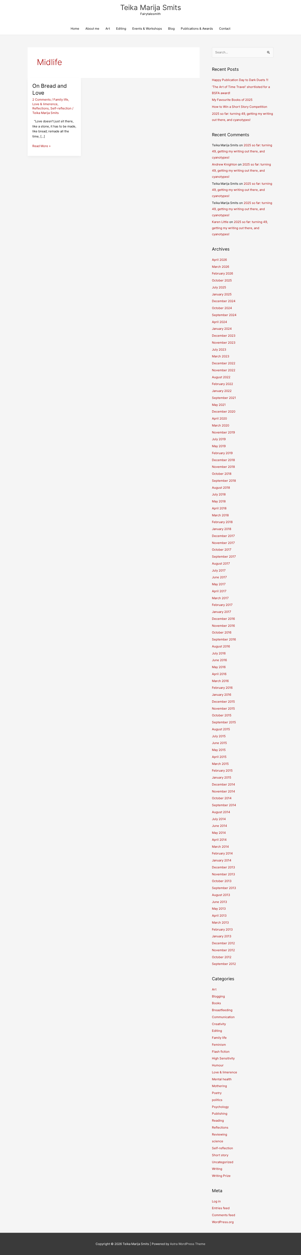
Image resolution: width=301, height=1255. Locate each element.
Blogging (218, 996)
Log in (216, 1201)
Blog (171, 28)
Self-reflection (60, 108)
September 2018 (224, 481)
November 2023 (223, 342)
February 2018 (222, 522)
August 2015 (221, 729)
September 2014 (224, 805)
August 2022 (221, 377)
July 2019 (219, 439)
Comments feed (223, 1215)
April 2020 (219, 418)
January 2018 (221, 529)
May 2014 (219, 833)
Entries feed (221, 1208)
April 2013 (219, 915)
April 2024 (219, 322)
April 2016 (219, 674)
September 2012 (224, 964)
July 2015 (219, 736)
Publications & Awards (197, 28)
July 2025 (219, 287)
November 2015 (223, 708)
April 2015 (219, 757)
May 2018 (219, 501)
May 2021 (219, 405)
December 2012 (223, 943)
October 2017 (221, 550)
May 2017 (219, 584)
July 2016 (219, 653)
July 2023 (219, 349)
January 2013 (221, 936)
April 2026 (219, 260)
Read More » (41, 146)
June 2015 (219, 743)
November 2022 (223, 370)
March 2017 (220, 598)
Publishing (219, 1113)
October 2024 (222, 308)
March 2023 (220, 356)
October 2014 (222, 798)
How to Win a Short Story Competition (239, 107)
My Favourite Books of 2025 (232, 100)
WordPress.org (223, 1222)
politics (217, 1100)
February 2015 (222, 770)
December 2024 (223, 301)
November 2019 (223, 432)
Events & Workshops (147, 28)
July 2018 (219, 494)
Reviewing (219, 1134)
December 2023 (223, 336)
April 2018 (219, 508)
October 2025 (222, 280)
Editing (121, 28)
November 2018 (223, 467)
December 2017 (223, 536)
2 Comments (41, 99)
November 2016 (223, 626)
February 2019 (222, 453)
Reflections (40, 108)
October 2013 (222, 881)
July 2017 (219, 570)
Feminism (219, 1045)
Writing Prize (221, 1176)
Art (107, 28)
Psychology (220, 1107)
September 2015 (224, 722)
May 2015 (219, 750)
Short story (220, 1155)
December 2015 (223, 701)
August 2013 (221, 895)
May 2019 (219, 446)
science (217, 1141)
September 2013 (224, 888)
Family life (60, 99)
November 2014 (223, 791)
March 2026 (220, 267)
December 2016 (223, 619)
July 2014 (219, 819)
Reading (218, 1120)
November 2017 (223, 543)
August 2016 (221, 646)
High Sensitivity (223, 1058)
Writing (217, 1169)
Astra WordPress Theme (187, 1244)
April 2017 (219, 591)
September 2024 (224, 315)
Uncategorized (222, 1162)
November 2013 (223, 874)
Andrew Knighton (224, 164)
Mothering (219, 1086)
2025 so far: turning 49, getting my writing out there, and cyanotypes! (242, 151)
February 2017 (222, 605)
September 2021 (224, 398)
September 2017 (224, 556)
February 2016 (222, 688)
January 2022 (222, 391)
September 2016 (224, 639)
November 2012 (223, 950)
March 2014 (220, 847)
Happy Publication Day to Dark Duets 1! (240, 80)
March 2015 (220, 764)
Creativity (219, 1024)
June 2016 (219, 660)
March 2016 (220, 681)
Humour (218, 1065)
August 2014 (221, 812)
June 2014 (219, 826)
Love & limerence (45, 104)
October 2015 (221, 715)
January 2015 (221, 777)
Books (216, 1003)
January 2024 (222, 329)
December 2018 (223, 460)
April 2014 (219, 840)
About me (92, 28)
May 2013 (219, 909)
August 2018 (221, 488)
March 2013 (220, 922)
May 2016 (219, 667)
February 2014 (222, 853)
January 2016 (221, 695)
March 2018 (220, 515)
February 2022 (222, 384)
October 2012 (221, 957)
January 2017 (221, 612)
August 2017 (221, 563)
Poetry (217, 1093)
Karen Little (220, 222)
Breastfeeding (222, 1010)
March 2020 (220, 425)
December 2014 (223, 784)
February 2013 (222, 929)
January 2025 (222, 294)
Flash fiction (221, 1052)
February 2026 (222, 273)
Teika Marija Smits (150, 7)
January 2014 (221, 860)
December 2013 (223, 867)
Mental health (222, 1079)
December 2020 (223, 411)
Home (75, 28)
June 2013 (219, 902)
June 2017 (219, 577)
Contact (224, 28)
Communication (223, 1017)
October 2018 (221, 474)
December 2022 (223, 363)
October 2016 (221, 632)
